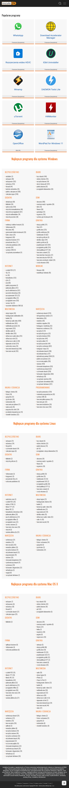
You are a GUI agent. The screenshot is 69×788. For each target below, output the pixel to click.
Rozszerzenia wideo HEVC (18, 62)
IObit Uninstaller (51, 62)
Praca (31, 783)
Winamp (18, 89)
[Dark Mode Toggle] (64, 783)
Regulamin (25, 783)
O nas (50, 783)
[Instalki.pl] (9, 3)
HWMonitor (50, 116)
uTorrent (18, 116)
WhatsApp (18, 35)
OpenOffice (18, 143)
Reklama (20, 783)
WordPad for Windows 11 (51, 143)
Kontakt (45, 783)
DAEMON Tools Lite (51, 89)
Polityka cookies (38, 783)
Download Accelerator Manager (51, 36)
